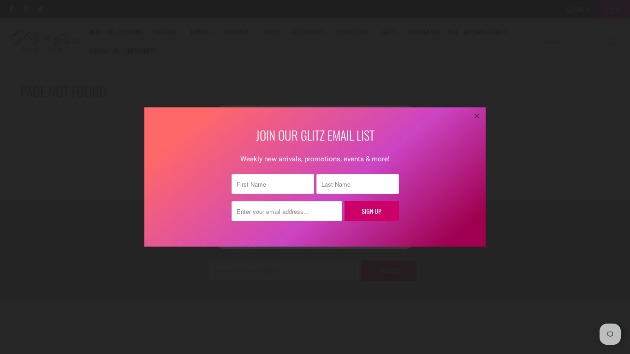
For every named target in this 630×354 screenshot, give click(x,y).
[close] (477, 115)
